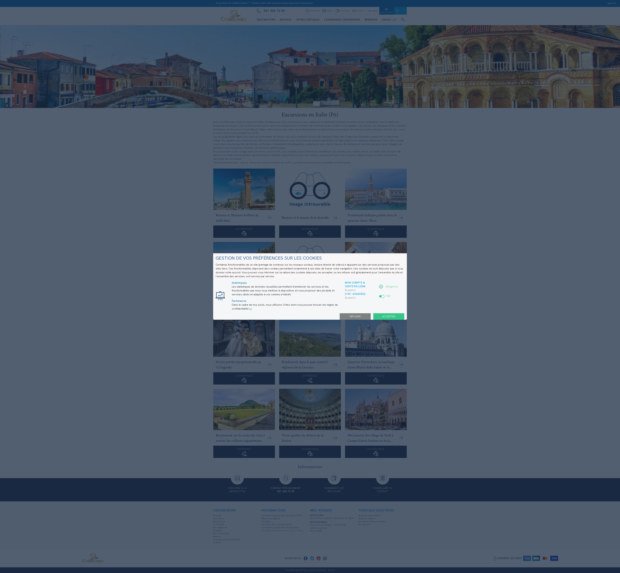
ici (250, 308)
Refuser (355, 316)
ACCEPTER (388, 316)
